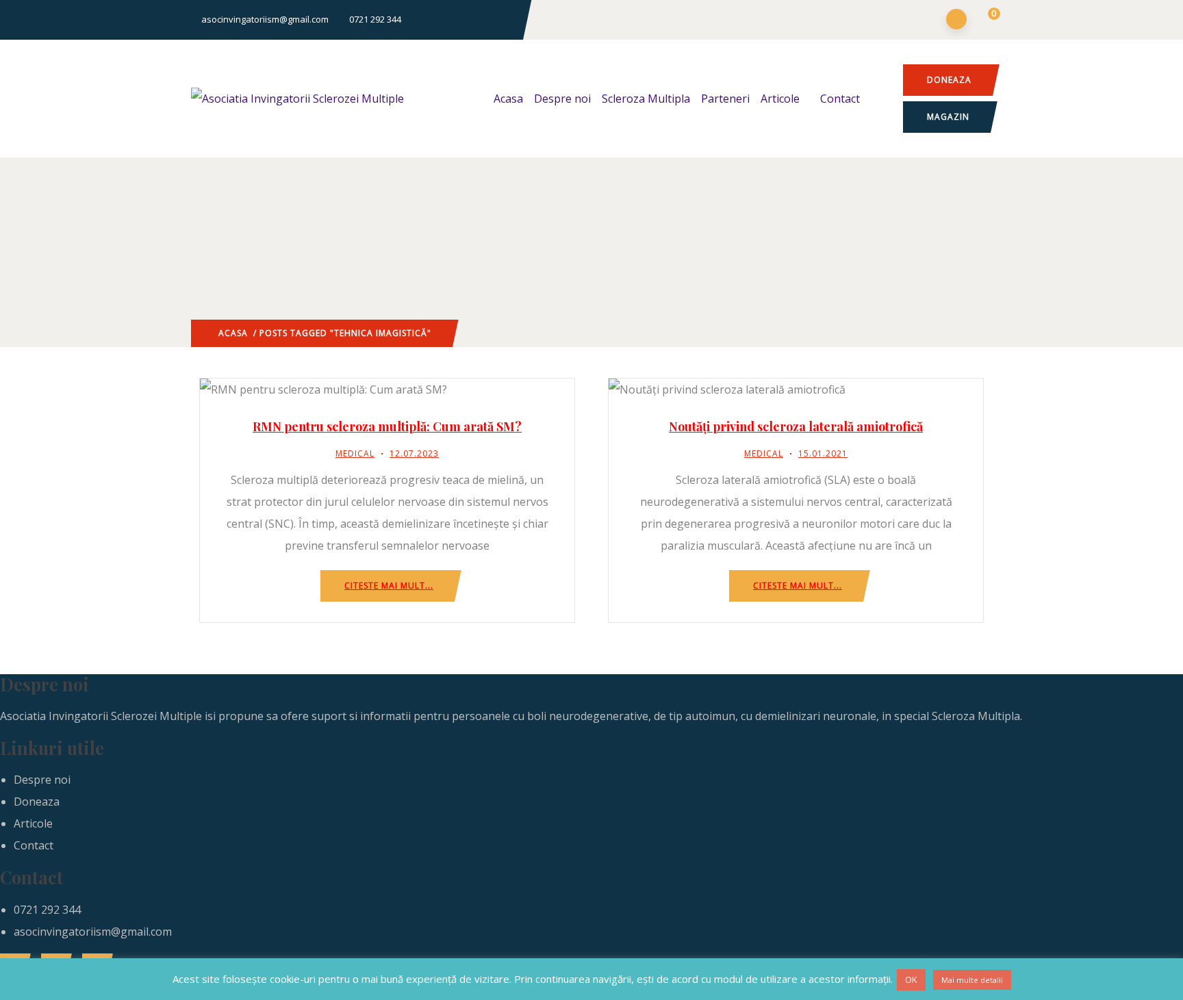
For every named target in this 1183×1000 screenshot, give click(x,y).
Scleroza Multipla (646, 98)
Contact (840, 98)
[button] (985, 20)
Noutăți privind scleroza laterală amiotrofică (796, 426)
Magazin (948, 117)
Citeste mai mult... (388, 585)
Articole (780, 98)
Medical (354, 453)
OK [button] (911, 979)
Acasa (508, 98)
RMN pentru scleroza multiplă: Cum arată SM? (387, 426)
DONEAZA (949, 80)
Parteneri (725, 98)
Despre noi (562, 98)
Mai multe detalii (972, 980)
